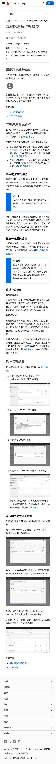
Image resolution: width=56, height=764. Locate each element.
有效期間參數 (24, 136)
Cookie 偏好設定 (22, 753)
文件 (8, 20)
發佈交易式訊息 (17, 112)
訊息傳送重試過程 (24, 166)
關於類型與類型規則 (19, 663)
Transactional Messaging (20, 48)
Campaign (18, 20)
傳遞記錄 (29, 349)
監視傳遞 (32, 507)
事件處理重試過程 (20, 156)
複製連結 (23, 38)
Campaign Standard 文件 (37, 20)
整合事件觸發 (16, 116)
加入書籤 (12, 38)
